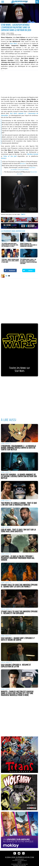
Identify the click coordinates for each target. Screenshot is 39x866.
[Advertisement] (19, 83)
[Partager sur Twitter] (29, 270)
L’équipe (19, 861)
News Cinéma (10, 33)
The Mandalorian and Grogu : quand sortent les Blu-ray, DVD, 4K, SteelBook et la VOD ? (10, 245)
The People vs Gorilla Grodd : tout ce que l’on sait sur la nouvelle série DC (19, 504)
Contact (19, 862)
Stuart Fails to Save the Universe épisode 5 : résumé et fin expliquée (19, 612)
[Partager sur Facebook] (10, 270)
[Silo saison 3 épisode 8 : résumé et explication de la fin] (19, 652)
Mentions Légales (19, 859)
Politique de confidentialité (19, 860)
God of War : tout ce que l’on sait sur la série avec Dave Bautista (18, 530)
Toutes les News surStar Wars (19, 369)
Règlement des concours (19, 865)
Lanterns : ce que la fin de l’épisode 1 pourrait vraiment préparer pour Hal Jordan (17, 558)
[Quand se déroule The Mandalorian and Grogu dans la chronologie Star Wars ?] (28, 237)
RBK (4, 35)
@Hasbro (23, 163)
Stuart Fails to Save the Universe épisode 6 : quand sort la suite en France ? (19, 585)
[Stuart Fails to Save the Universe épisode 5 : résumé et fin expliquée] (19, 598)
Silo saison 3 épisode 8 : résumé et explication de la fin (16, 665)
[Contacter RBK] (9, 276)
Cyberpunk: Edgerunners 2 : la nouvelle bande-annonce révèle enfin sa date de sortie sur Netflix (18, 447)
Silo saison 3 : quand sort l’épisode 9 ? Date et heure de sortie (18, 639)
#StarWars (32, 167)
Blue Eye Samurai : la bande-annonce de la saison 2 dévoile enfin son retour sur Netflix (19, 476)
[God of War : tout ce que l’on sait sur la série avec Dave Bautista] (19, 517)
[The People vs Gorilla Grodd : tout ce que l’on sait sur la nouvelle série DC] (19, 490)
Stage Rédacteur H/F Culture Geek (19, 864)
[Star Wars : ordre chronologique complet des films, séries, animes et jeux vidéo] (10, 253)
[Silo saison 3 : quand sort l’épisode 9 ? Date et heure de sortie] (19, 625)
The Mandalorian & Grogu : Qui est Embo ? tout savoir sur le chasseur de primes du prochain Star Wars (28, 261)
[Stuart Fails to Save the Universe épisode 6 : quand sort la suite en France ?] (19, 572)
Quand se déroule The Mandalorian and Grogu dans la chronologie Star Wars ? (28, 245)
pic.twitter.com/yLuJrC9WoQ (20, 169)
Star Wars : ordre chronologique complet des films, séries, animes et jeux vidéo (10, 260)
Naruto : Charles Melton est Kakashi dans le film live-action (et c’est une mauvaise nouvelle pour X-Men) (17, 693)
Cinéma (3, 33)
